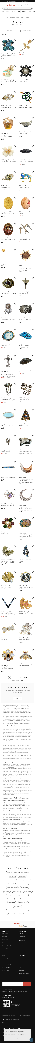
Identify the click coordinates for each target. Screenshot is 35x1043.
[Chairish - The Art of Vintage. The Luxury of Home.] (11, 5)
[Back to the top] (32, 1035)
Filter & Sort (27, 30)
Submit (27, 984)
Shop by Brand (5, 961)
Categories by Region (7, 964)
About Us (21, 958)
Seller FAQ (21, 945)
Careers (20, 964)
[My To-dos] (21, 5)
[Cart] (31, 5)
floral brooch (11, 767)
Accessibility (5, 948)
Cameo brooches (16, 729)
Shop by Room (5, 970)
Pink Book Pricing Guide (7, 945)
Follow (18, 698)
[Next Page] (20, 677)
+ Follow (9, 30)
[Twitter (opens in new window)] (19, 1028)
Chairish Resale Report (24, 973)
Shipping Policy (5, 942)
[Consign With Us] (25, 5)
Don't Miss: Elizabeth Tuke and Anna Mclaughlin (17, 1)
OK (17, 1038)
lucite (23, 723)
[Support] (31, 1040)
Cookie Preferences (20, 1034)
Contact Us (4, 936)
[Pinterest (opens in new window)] (14, 1028)
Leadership (21, 961)
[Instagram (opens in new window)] (4, 1028)
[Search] (31, 8)
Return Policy (5, 939)
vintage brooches (23, 716)
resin (28, 723)
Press (20, 967)
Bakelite (20, 723)
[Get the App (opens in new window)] (6, 1003)
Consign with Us (22, 942)
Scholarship (21, 970)
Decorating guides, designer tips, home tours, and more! (14, 991)
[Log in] (18, 5)
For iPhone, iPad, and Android (8, 997)
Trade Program (22, 936)
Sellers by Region (6, 967)
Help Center (5, 933)
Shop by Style (5, 958)
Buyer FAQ (21, 933)
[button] (3, 4)
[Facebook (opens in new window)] (9, 1028)
